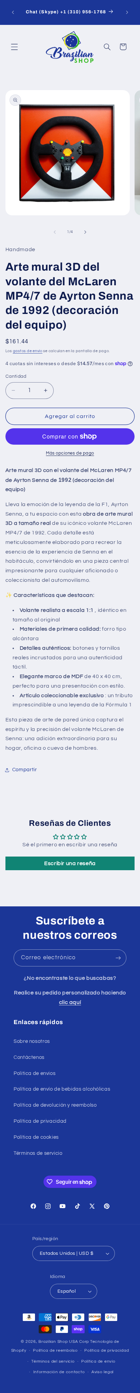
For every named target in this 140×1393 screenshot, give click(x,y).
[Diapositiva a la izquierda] (54, 232)
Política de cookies (36, 1137)
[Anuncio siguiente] (127, 12)
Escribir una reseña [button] (70, 863)
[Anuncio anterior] (12, 12)
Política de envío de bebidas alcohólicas (62, 1089)
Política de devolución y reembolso (55, 1105)
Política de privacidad (40, 1121)
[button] (14, 47)
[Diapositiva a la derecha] (85, 232)
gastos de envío (27, 351)
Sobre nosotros (32, 1041)
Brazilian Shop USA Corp (63, 1342)
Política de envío (98, 1361)
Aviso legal (102, 1372)
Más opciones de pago (70, 453)
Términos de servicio (38, 1153)
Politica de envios (34, 1073)
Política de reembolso (55, 1350)
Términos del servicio (52, 1361)
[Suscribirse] (118, 957)
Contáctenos (29, 1057)
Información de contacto (59, 1372)
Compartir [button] (24, 769)
